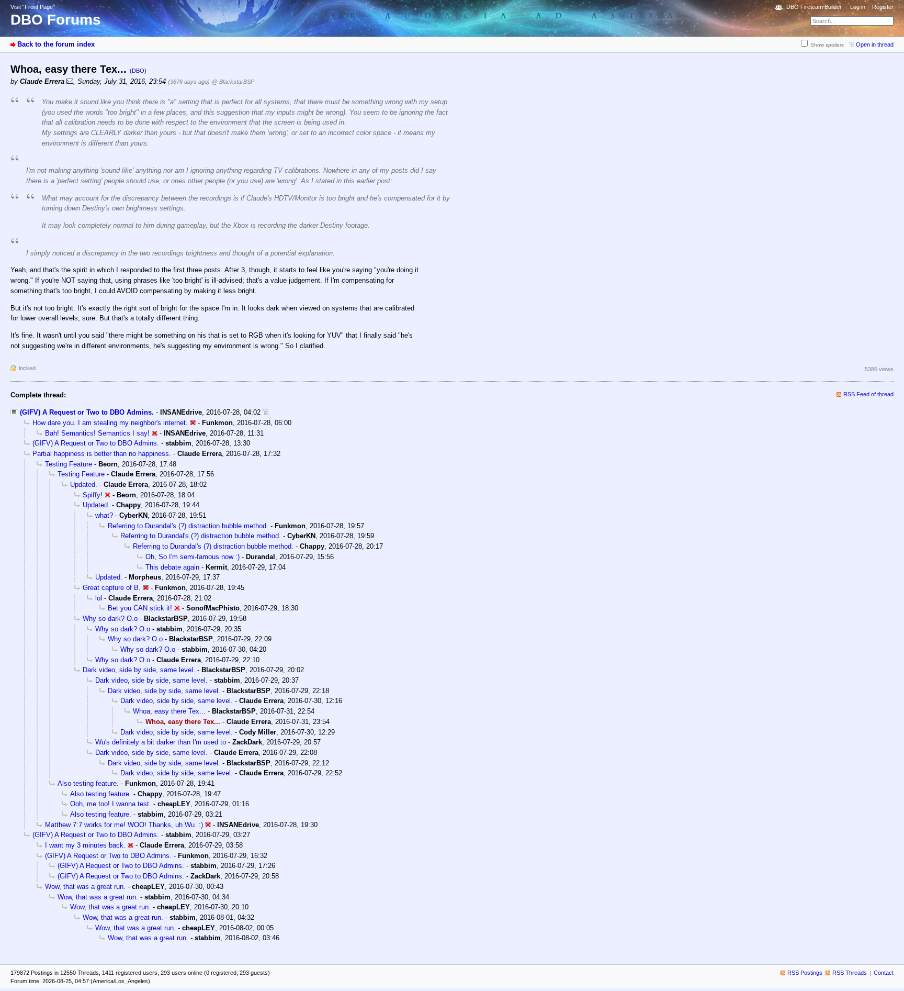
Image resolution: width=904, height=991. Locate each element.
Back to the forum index (56, 44)
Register (883, 7)
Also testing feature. (88, 783)
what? (104, 515)
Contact (884, 973)
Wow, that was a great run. (85, 886)
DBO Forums (55, 20)
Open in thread (875, 44)
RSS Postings (804, 973)
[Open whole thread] (265, 412)
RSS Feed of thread (868, 394)
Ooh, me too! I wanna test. (110, 804)
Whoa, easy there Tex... (169, 711)
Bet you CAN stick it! (140, 608)
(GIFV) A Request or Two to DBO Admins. (87, 412)
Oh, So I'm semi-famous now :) (192, 557)
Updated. (83, 484)
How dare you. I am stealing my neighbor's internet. (110, 423)
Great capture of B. (112, 588)
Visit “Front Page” (32, 7)
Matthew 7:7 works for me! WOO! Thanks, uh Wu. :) (124, 825)
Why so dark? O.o (110, 618)
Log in (857, 7)
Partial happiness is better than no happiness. (101, 454)
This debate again (172, 567)
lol (98, 598)
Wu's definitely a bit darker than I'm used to (160, 742)
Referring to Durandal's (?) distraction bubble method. (188, 526)
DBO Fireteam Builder (814, 7)
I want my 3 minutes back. (85, 845)
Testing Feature (68, 464)
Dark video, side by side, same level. (139, 670)
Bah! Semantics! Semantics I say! (97, 433)
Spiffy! (93, 495)
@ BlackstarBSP (233, 82)
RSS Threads (849, 973)
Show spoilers (827, 45)
